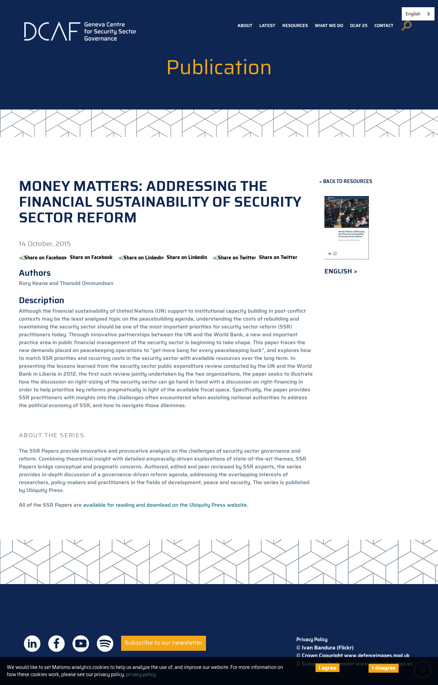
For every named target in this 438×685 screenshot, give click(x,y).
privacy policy (141, 674)
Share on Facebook (91, 257)
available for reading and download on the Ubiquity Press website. (165, 505)
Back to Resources (347, 181)
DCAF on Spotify (105, 643)
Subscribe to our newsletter (164, 642)
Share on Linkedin (187, 257)
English (339, 271)
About (245, 25)
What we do (329, 25)
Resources (295, 25)
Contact (384, 25)
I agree (327, 667)
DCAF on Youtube (81, 643)
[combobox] (418, 14)
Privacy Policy (311, 639)
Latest (267, 25)
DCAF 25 (359, 25)
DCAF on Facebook (56, 643)
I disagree (383, 668)
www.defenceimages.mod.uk (377, 655)
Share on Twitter (278, 257)
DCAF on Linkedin (32, 643)
